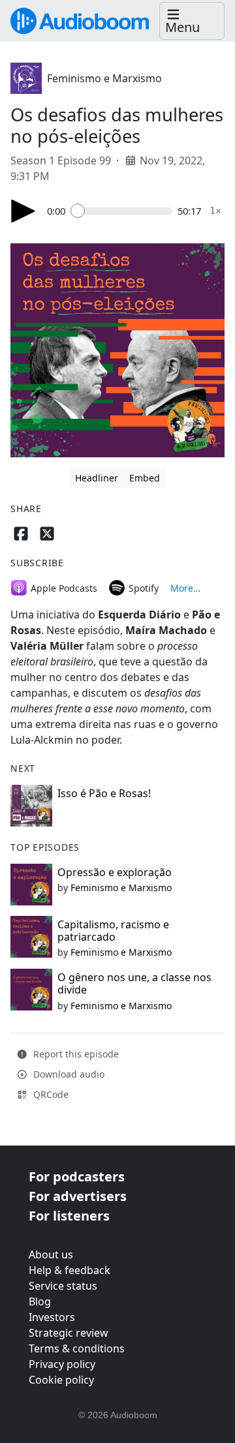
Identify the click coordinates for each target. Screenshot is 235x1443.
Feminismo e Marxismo (104, 78)
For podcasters (77, 1176)
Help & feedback (69, 1270)
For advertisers (78, 1196)
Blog (40, 1301)
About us (51, 1254)
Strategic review (68, 1333)
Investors (52, 1317)
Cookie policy (61, 1380)
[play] (23, 211)
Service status (63, 1286)
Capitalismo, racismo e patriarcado (113, 930)
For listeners (69, 1215)
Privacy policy (62, 1364)
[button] (192, 21)
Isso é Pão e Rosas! (104, 793)
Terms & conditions (77, 1348)
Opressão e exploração (114, 872)
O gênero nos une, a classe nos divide (134, 983)
